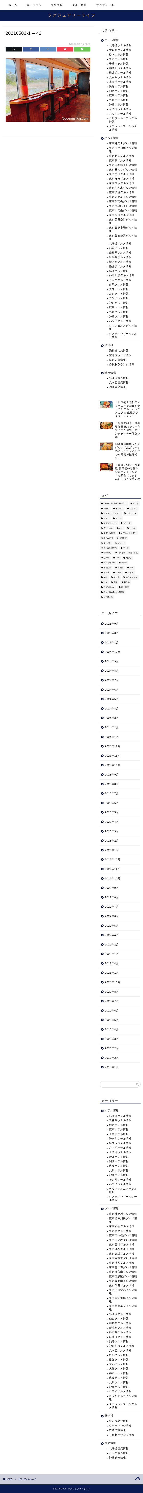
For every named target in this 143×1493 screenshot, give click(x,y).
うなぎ (136, 504)
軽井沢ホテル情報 (120, 72)
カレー (118, 518)
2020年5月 (112, 1020)
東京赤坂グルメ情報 (121, 183)
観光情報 (57, 5)
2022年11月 (112, 869)
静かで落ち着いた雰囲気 (114, 592)
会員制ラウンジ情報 (121, 364)
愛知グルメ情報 (119, 289)
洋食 (131, 568)
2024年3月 (112, 718)
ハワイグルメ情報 (120, 321)
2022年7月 (112, 906)
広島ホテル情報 (119, 95)
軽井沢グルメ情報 (120, 266)
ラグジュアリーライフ (71, 15)
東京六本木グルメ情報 (123, 187)
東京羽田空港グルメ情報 (123, 221)
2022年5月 (112, 925)
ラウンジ (123, 538)
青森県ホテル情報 (120, 50)
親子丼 (127, 582)
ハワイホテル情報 (120, 113)
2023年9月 (112, 774)
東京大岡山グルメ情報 (123, 210)
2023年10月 (112, 765)
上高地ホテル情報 (120, 81)
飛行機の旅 (108, 597)
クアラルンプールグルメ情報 (123, 335)
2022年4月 (112, 935)
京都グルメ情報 (119, 293)
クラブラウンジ (110, 523)
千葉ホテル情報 (119, 63)
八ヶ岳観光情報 (119, 382)
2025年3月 (112, 633)
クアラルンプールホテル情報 (123, 128)
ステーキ (127, 523)
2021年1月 (112, 972)
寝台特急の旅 (109, 563)
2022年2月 (112, 944)
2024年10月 (112, 652)
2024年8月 (112, 670)
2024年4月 (112, 708)
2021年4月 (112, 963)
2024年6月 (112, 689)
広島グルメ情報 (119, 307)
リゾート (121, 543)
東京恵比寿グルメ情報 (123, 197)
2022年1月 (112, 954)
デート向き (108, 528)
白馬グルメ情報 (119, 284)
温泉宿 (118, 572)
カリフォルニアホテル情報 (123, 120)
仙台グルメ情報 (119, 248)
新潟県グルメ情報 (120, 257)
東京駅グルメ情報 (120, 160)
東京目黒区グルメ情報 (123, 206)
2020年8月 (112, 991)
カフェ (106, 518)
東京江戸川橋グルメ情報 (123, 150)
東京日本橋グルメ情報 (123, 165)
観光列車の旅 (109, 587)
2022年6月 (112, 916)
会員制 (106, 558)
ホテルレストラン (128, 533)
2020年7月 (112, 1001)
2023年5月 (112, 812)
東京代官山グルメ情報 (123, 201)
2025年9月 (112, 623)
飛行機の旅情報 (119, 350)
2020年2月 (112, 1048)
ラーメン (107, 543)
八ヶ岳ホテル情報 (120, 77)
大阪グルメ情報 (119, 298)
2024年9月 (112, 661)
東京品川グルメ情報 (121, 174)
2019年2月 (112, 1057)
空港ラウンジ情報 (120, 355)
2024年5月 (112, 699)
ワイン (126, 548)
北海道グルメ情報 (120, 243)
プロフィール (105, 5)
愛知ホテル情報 (119, 86)
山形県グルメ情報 (120, 252)
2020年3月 (112, 1039)
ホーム (12, 5)
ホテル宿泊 (108, 538)
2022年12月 (112, 859)
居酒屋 (124, 563)
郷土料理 (125, 587)
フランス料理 (109, 533)
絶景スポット (131, 577)
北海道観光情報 (119, 378)
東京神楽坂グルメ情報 (123, 143)
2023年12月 (112, 746)
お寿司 (106, 508)
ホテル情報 (112, 40)
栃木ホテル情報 (119, 54)
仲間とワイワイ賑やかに (127, 553)
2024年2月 (112, 727)
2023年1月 (112, 850)
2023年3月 (112, 831)
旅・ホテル (34, 5)
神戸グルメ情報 (119, 302)
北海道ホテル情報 (120, 45)
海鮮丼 (106, 572)
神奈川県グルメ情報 (121, 275)
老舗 (105, 582)
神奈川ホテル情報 (120, 68)
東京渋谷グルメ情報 (121, 192)
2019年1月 (112, 1067)
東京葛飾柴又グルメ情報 (123, 237)
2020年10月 (112, 982)
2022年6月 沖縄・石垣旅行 (115, 504)
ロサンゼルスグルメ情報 (123, 327)
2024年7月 (112, 680)
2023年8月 (112, 784)
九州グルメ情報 (119, 312)
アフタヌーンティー (112, 513)
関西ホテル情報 (119, 91)
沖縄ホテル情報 (119, 104)
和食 (117, 558)
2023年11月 (112, 755)
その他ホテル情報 (120, 109)
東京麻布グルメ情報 (121, 178)
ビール (132, 528)
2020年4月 (112, 1029)
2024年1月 (112, 737)
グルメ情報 (79, 5)
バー (121, 528)
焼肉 (105, 577)
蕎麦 (115, 582)
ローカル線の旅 (110, 548)
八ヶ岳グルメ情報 (120, 280)
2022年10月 (112, 878)
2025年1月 (112, 642)
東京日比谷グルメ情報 (123, 169)
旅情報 (109, 345)
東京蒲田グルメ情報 (121, 215)
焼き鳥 (130, 572)
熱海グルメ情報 (119, 271)
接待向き (107, 568)
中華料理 (107, 553)
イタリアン (131, 513)
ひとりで (133, 508)
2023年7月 (112, 793)
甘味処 (116, 577)
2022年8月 (112, 897)
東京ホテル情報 (119, 59)
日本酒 (120, 568)
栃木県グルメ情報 (120, 261)
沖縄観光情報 (117, 387)
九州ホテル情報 (119, 100)
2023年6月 (112, 803)
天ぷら (128, 558)
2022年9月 (112, 888)
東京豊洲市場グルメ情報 (123, 229)
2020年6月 (112, 1010)
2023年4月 (112, 821)
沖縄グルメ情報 (119, 316)
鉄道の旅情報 (117, 359)
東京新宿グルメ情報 (121, 155)
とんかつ (119, 508)
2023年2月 (112, 840)
